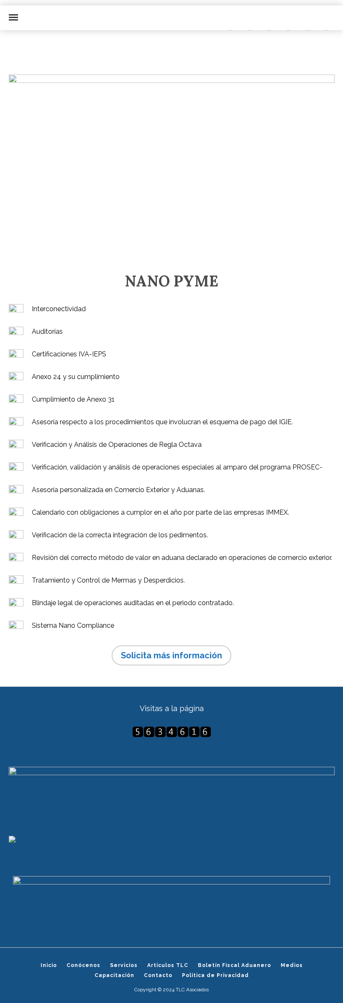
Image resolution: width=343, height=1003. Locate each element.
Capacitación (114, 975)
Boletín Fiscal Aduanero (234, 965)
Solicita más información (171, 655)
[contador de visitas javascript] (172, 731)
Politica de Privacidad (215, 975)
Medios (292, 965)
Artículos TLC (167, 965)
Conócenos (83, 965)
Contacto (158, 975)
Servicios (124, 965)
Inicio (49, 965)
